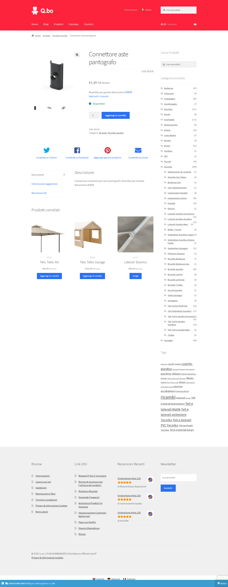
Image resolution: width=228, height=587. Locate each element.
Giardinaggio (170, 104)
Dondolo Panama (179, 369)
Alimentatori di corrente (179, 171)
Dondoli (171, 203)
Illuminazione (170, 124)
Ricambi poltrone (176, 279)
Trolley (171, 335)
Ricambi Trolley (175, 285)
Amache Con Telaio (177, 177)
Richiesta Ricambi (88, 491)
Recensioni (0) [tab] (39, 192)
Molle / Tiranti (174, 229)
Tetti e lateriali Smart (182, 430)
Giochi (167, 114)
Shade (188, 398)
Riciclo (82, 534)
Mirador (183, 379)
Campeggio (169, 98)
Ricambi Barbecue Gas (178, 264)
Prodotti (58, 24)
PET (166, 156)
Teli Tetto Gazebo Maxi (179, 329)
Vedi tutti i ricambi (98, 96)
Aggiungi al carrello (115, 115)
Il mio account (130, 9)
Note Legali (42, 511)
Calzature (169, 93)
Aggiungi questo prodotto (107, 157)
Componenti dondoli (178, 193)
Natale (167, 140)
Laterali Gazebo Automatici (181, 213)
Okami (182, 382)
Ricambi (46, 35)
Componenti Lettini (177, 198)
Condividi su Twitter (46, 157)
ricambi (168, 397)
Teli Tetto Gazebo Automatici (182, 316)
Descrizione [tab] (37, 174)
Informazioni (43, 475)
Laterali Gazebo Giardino (180, 219)
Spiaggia (168, 340)
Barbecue (168, 88)
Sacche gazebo (175, 290)
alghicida (164, 364)
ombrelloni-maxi (167, 387)
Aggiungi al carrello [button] (49, 275)
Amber (178, 364)
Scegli (136, 275)
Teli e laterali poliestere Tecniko (175, 414)
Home (34, 24)
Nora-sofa (174, 383)
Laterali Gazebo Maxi (178, 224)
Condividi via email (138, 157)
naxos (163, 382)
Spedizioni (41, 487)
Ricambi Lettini (175, 274)
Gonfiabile (169, 119)
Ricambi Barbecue (176, 258)
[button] (77, 54)
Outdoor (168, 151)
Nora (168, 383)
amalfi (171, 364)
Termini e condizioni (46, 499)
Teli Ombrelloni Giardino (179, 311)
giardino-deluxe (171, 374)
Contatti (88, 24)
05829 (128, 92)
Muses (190, 378)
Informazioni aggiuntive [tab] (44, 183)
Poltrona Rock (182, 391)
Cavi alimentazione (177, 187)
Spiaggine (172, 300)
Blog (46, 24)
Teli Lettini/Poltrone (177, 305)
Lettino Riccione (173, 379)
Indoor (167, 130)
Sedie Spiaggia (175, 295)
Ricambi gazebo (60, 35)
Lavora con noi (43, 481)
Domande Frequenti (88, 497)
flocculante (190, 369)
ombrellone (190, 383)
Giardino (168, 109)
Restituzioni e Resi (45, 493)
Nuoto (167, 145)
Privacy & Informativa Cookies (51, 505)
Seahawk (181, 397)
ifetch (184, 374)
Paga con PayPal (87, 522)
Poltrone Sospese (176, 253)
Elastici (171, 208)
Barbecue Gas (174, 182)
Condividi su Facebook (77, 157)
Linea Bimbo (170, 135)
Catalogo (74, 24)
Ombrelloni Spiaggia (178, 248)
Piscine (167, 161)
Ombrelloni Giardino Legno (181, 234)
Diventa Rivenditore (89, 528)
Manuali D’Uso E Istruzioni (92, 475)
